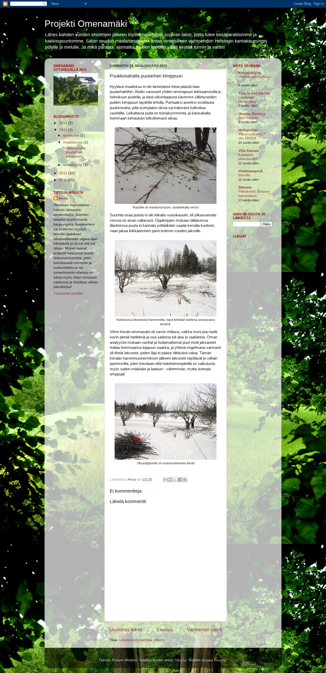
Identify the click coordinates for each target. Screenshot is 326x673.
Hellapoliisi (248, 130)
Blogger (220, 660)
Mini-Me (244, 175)
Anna (63, 198)
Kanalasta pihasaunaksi (248, 157)
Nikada (180, 660)
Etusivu (164, 629)
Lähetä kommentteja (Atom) (141, 640)
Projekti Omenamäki (86, 23)
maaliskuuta (73, 142)
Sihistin (245, 187)
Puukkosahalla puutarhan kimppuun (74, 152)
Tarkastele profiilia (68, 293)
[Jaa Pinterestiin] (184, 479)
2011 (63, 180)
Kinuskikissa (249, 73)
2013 (63, 130)
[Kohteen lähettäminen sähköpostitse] (165, 479)
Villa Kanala (248, 151)
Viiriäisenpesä (250, 171)
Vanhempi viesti (204, 629)
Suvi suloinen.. (249, 118)
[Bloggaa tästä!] (170, 479)
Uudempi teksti (126, 629)
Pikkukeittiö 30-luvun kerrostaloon (253, 194)
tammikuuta (73, 165)
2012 (63, 173)
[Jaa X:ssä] (175, 479)
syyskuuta (71, 135)
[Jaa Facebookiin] (180, 479)
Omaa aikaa (247, 101)
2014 (63, 123)
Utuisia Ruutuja (251, 114)
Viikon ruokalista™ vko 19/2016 (252, 136)
